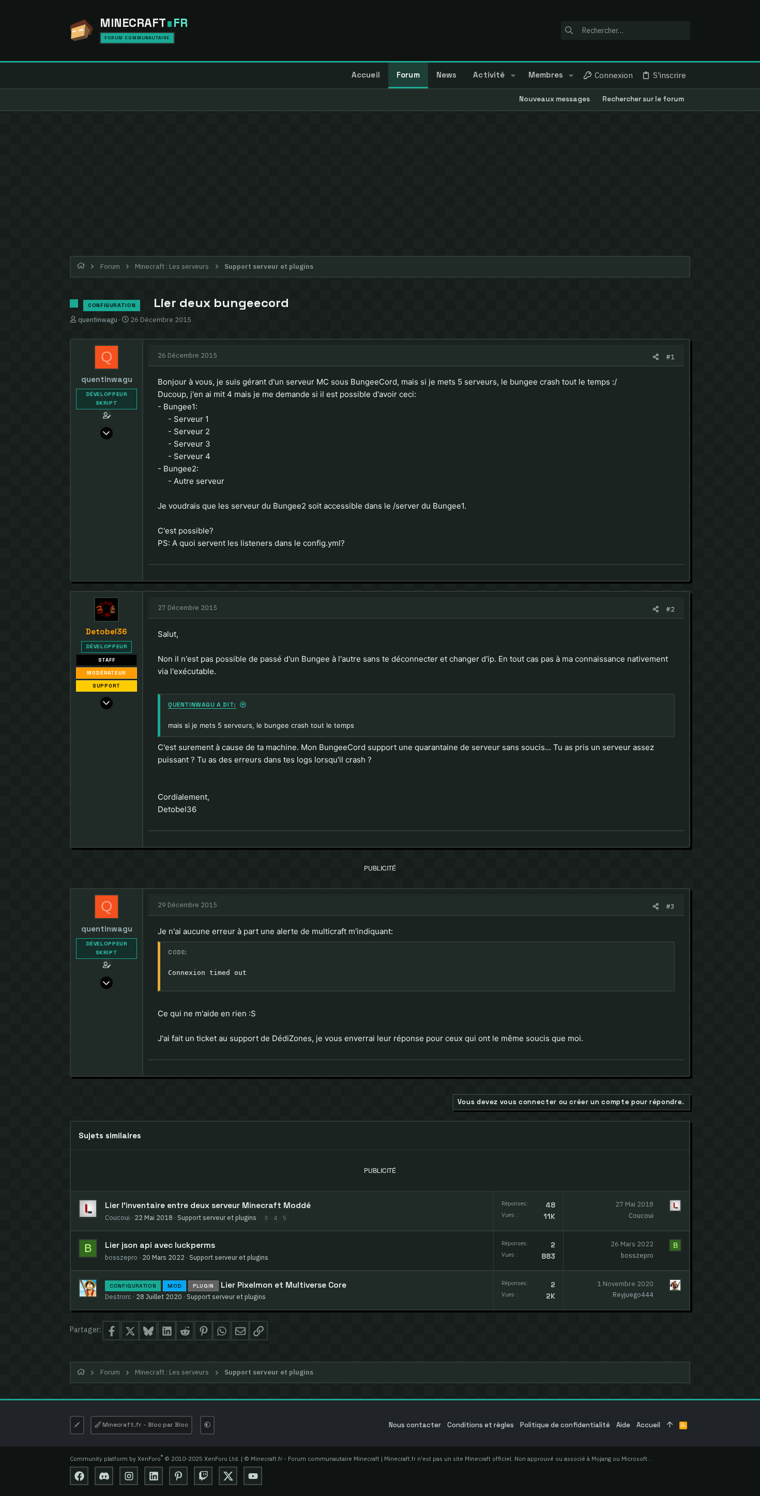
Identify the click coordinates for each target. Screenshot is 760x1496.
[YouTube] (253, 1476)
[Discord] (104, 1476)
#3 (670, 906)
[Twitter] (228, 1476)
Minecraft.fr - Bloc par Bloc (144, 1425)
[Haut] (669, 1425)
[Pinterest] (178, 1476)
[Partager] (656, 357)
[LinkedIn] (153, 1476)
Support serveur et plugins (216, 1217)
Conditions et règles (480, 1425)
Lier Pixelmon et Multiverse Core (283, 1285)
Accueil (648, 1425)
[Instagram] (128, 1476)
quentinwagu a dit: (202, 704)
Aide (623, 1425)
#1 (670, 357)
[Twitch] (203, 1476)
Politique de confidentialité (565, 1425)
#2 (670, 609)
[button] (513, 75)
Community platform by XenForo (154, 1458)
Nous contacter (415, 1425)
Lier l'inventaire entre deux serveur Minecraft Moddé (208, 1205)
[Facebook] (79, 1476)
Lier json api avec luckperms (160, 1245)
